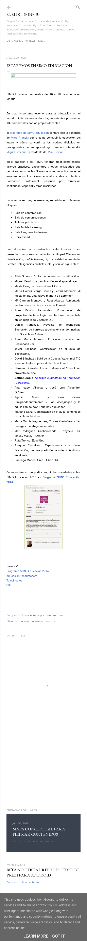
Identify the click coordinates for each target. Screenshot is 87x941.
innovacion (38, 620)
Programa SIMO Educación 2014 (27, 571)
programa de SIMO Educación (30, 132)
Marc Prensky (20, 137)
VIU (8, 585)
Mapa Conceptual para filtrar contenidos (39, 831)
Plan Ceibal (55, 152)
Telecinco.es (14, 580)
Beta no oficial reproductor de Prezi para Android (42, 872)
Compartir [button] (12, 615)
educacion (24, 620)
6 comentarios (30, 882)
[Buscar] (78, 6)
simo (48, 620)
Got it (58, 936)
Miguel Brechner (16, 152)
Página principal (21, 41)
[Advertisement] (43, 770)
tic (54, 620)
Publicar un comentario (42, 841)
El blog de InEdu (23, 14)
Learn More (35, 936)
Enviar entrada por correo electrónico (43, 615)
